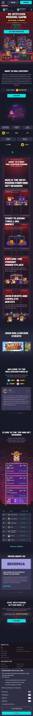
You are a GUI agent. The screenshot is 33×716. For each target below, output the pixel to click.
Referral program (5, 657)
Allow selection (16, 708)
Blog (2, 647)
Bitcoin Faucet (4, 668)
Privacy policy (19, 647)
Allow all (16, 713)
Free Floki (18, 668)
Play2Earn (3, 664)
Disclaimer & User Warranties (23, 651)
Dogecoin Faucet (20, 664)
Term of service (20, 649)
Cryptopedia (4, 653)
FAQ (2, 649)
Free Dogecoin (19, 666)
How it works (4, 651)
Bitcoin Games (4, 666)
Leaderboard (4, 655)
